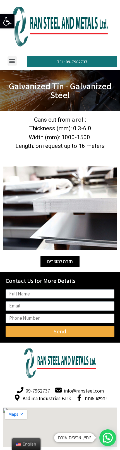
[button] (12, 61)
